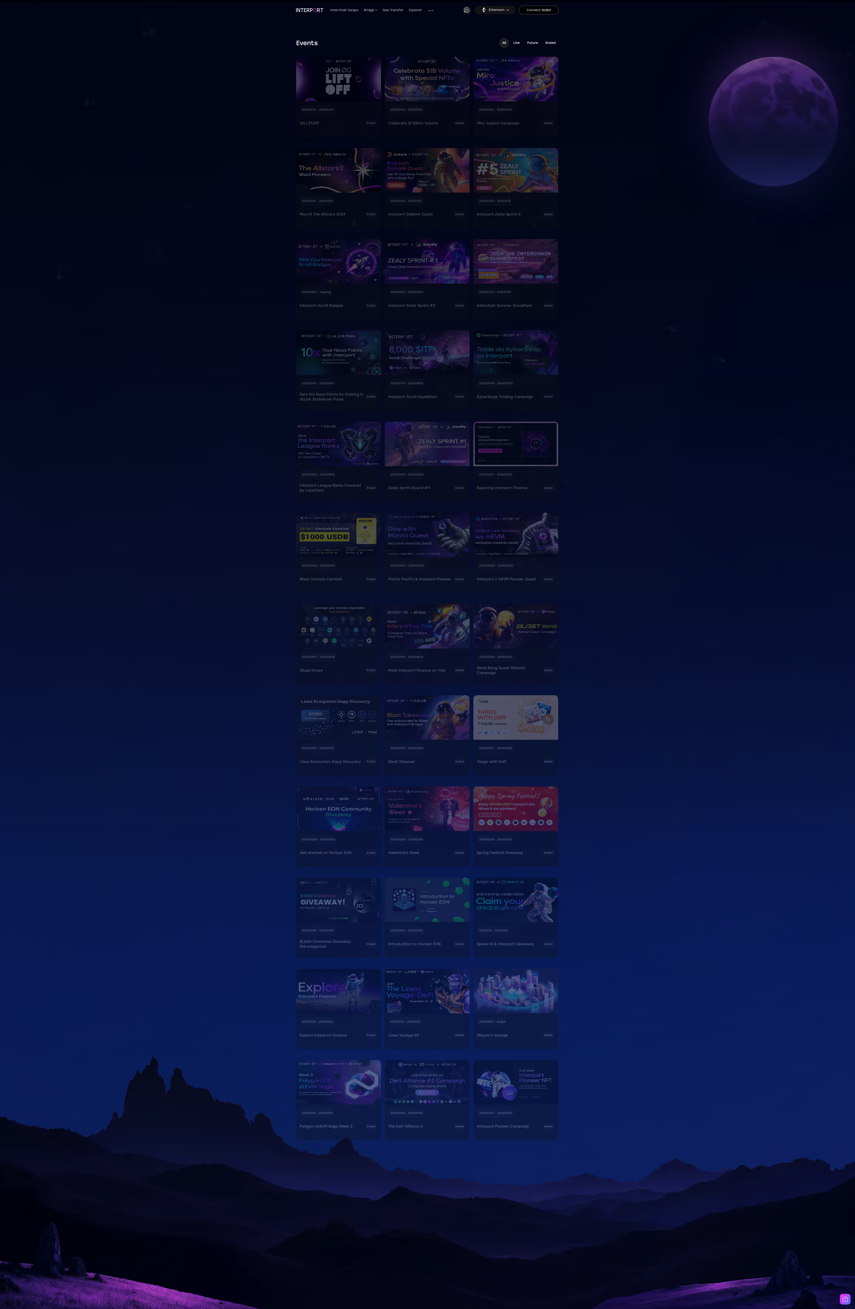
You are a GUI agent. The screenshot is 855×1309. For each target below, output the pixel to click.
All (504, 43)
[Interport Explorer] (466, 10)
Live (516, 43)
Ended (551, 43)
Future (532, 43)
